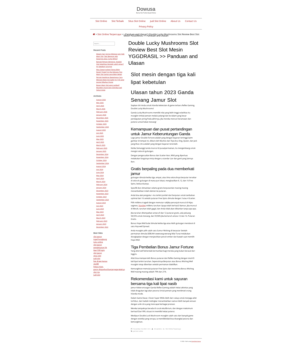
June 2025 (100, 136)
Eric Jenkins (158, 329)
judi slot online (138, 331)
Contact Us (191, 21)
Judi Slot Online (158, 21)
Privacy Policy (146, 26)
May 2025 (100, 139)
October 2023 (101, 197)
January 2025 (101, 151)
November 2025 (102, 121)
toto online (98, 242)
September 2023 (102, 200)
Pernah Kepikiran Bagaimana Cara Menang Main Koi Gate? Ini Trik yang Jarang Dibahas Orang (110, 79)
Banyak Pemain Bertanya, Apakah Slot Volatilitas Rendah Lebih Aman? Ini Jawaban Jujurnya (110, 64)
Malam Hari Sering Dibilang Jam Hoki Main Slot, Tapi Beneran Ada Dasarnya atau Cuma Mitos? (110, 56)
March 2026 (100, 109)
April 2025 (100, 142)
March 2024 (100, 182)
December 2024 (102, 154)
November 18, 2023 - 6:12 (141, 329)
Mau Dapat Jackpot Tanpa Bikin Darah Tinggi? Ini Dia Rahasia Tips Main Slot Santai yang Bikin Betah (109, 72)
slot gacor (97, 236)
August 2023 (101, 203)
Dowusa (146, 9)
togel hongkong (100, 239)
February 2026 (101, 112)
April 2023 (100, 215)
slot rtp (96, 272)
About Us (175, 21)
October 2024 (101, 160)
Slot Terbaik (118, 21)
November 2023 (102, 194)
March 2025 (100, 145)
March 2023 (100, 218)
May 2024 (100, 175)
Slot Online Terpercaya (109, 34)
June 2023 (100, 209)
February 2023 (101, 221)
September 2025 (102, 127)
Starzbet (142, 205)
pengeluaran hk (100, 247)
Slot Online (101, 21)
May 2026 (100, 103)
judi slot (96, 258)
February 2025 (101, 148)
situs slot (97, 256)
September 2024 (102, 163)
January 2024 (101, 188)
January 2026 (101, 115)
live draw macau (100, 261)
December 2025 (102, 118)
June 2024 (100, 172)
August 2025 (101, 130)
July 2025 (99, 133)
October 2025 (101, 124)
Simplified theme (196, 341)
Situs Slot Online (137, 21)
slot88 (96, 264)
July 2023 (99, 206)
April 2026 (100, 106)
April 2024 (100, 178)
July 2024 (99, 169)
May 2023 (100, 212)
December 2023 (102, 191)
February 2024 (101, 184)
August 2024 (101, 166)
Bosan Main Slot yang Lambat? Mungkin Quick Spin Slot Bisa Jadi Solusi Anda (109, 87)
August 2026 (101, 100)
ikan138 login (99, 250)
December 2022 (102, 227)
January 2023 (101, 224)
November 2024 (102, 157)
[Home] (94, 34)
